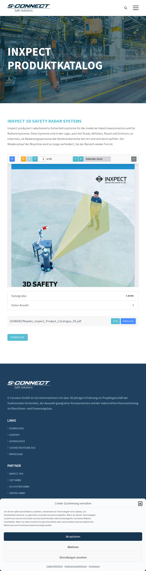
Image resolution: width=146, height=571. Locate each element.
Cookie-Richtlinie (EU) (22, 447)
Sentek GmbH (17, 493)
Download (128, 321)
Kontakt (14, 434)
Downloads (16, 428)
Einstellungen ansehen (73, 557)
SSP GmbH (15, 480)
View (115, 321)
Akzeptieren (73, 536)
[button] (140, 503)
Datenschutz (17, 441)
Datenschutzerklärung (76, 566)
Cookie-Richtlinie (54, 566)
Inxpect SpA (16, 473)
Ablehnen (73, 547)
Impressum (94, 566)
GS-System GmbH (19, 486)
